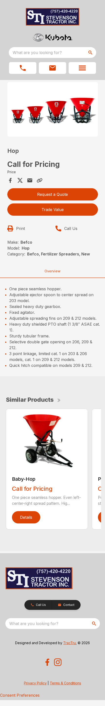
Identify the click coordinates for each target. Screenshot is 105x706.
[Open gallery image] (52, 109)
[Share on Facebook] (10, 180)
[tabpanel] (52, 110)
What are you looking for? (37, 52)
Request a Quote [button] (52, 194)
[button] (23, 68)
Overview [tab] (52, 271)
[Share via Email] (30, 180)
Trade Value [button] (53, 209)
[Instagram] (57, 662)
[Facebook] (47, 662)
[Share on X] (20, 180)
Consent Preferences (20, 695)
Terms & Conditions (65, 683)
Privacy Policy (35, 683)
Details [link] (26, 517)
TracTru (69, 643)
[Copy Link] (39, 180)
